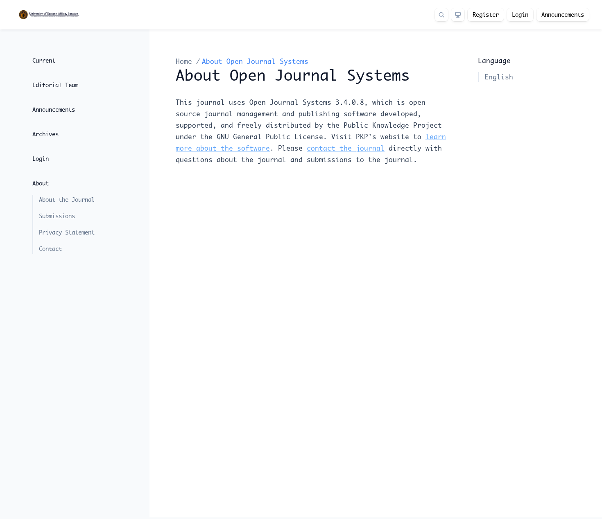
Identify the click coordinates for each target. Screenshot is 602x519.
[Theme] (457, 14)
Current (43, 60)
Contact (50, 249)
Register (486, 14)
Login (520, 14)
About (40, 183)
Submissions (57, 216)
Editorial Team (55, 85)
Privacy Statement (67, 232)
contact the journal (346, 148)
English (498, 77)
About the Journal (67, 199)
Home (186, 61)
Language (494, 60)
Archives (45, 134)
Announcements (562, 14)
